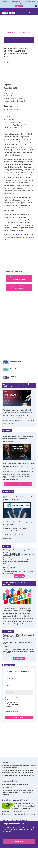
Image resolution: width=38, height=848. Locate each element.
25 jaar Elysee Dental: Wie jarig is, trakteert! (18, 571)
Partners (13, 376)
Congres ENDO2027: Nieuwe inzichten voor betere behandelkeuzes (18, 554)
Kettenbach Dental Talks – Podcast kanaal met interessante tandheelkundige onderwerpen (18, 438)
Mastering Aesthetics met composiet (16, 550)
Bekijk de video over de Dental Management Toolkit (18, 808)
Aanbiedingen (15, 369)
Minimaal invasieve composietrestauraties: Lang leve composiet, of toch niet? (19, 766)
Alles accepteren (19, 841)
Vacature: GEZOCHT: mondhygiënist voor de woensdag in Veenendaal (18, 636)
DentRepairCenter (11, 499)
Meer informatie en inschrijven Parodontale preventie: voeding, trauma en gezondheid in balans (19, 237)
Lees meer (19, 6)
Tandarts (10, 700)
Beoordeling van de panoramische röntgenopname (18, 775)
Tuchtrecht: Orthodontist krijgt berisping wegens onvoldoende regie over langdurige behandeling (17, 771)
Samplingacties (15, 361)
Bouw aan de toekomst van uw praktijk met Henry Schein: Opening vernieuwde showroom (18, 561)
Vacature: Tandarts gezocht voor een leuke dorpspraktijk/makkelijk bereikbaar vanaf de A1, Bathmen (18, 651)
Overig (9, 706)
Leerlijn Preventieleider (11, 567)
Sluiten (16, 835)
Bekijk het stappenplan (22, 624)
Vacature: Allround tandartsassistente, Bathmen (16, 643)
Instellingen (19, 846)
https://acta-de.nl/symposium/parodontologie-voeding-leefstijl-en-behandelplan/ (15, 98)
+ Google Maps (16, 127)
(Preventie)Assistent (13, 704)
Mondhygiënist (12, 702)
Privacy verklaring (8, 835)
